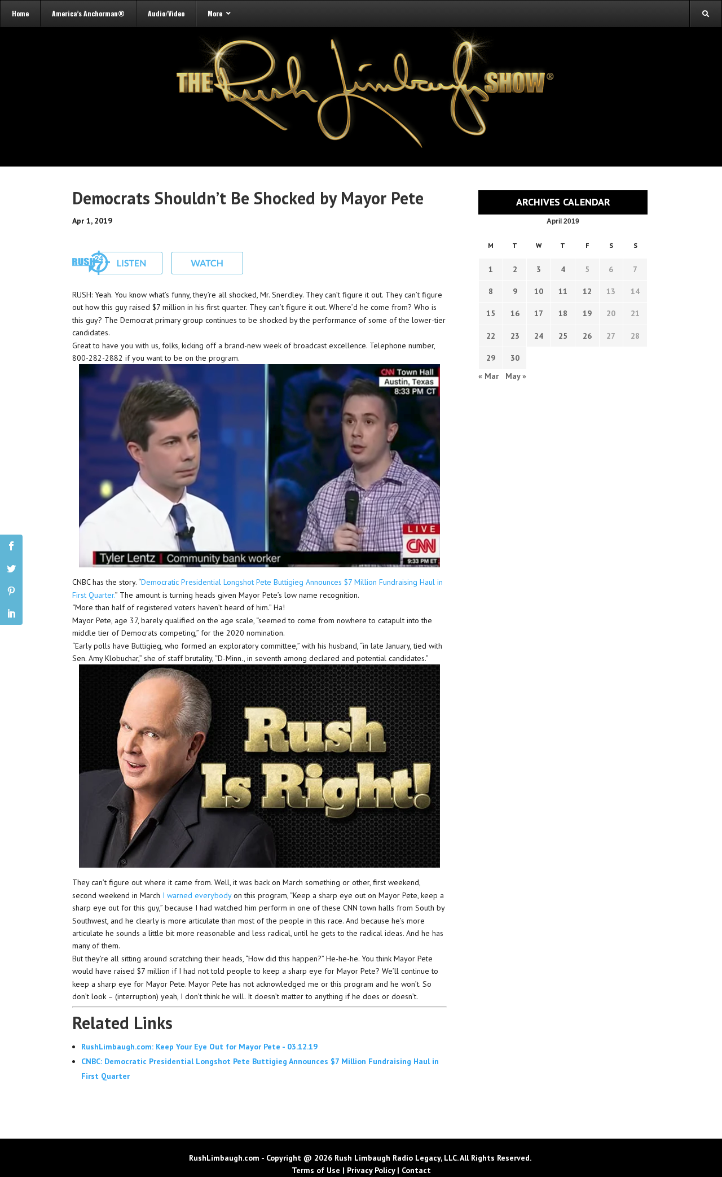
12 (587, 291)
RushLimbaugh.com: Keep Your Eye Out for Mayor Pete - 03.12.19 (199, 1047)
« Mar (488, 376)
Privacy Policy (371, 1170)
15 (490, 313)
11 (562, 291)
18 (562, 313)
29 (490, 358)
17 (538, 313)
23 (515, 336)
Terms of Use (316, 1170)
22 (490, 336)
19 (587, 313)
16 (515, 313)
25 (562, 336)
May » (515, 376)
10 (538, 291)
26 (587, 336)
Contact (416, 1170)
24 (538, 336)
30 (515, 358)
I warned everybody (196, 895)
